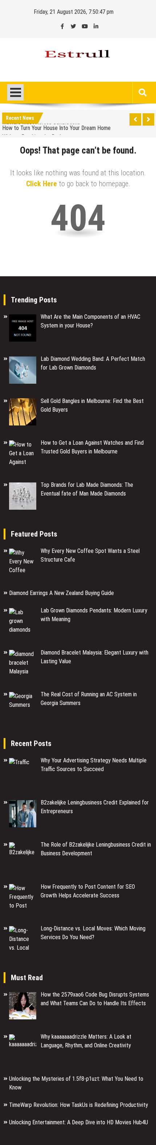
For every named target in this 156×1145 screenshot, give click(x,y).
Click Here (41, 183)
